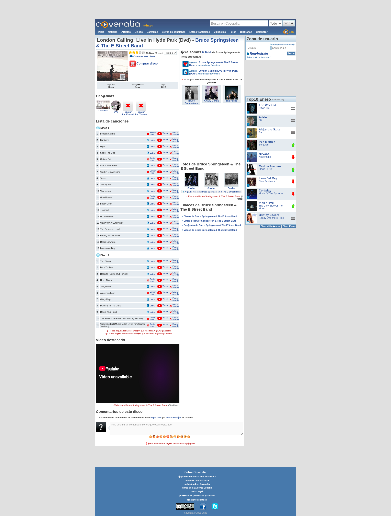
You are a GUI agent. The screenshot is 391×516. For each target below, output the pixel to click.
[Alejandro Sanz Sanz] (252, 129)
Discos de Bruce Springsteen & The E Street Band (210, 216)
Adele (263, 117)
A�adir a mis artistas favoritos (213, 64)
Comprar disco (147, 63)
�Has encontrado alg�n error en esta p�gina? (171, 443)
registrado (155, 417)
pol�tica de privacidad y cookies (197, 495)
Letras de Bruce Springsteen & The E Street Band (210, 221)
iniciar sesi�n (173, 417)
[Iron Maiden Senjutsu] (252, 141)
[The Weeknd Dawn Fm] (252, 104)
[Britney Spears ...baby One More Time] (252, 214)
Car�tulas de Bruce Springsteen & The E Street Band (212, 225)
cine (291, 31)
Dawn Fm (264, 108)
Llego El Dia (265, 169)
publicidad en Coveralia (197, 484)
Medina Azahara (270, 166)
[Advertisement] (195, 9)
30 (260, 120)
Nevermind (265, 156)
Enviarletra (153, 134)
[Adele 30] (252, 117)
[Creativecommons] (185, 506)
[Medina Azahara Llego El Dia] (252, 165)
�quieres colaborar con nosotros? (197, 476)
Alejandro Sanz (269, 129)
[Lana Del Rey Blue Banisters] (252, 178)
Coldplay (265, 190)
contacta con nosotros (197, 480)
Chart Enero (289, 226)
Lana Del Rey (268, 178)
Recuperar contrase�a (283, 44)
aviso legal (197, 491)
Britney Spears (269, 214)
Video (163, 133)
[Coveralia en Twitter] (215, 506)
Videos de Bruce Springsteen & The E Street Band (141, 405)
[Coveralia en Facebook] (203, 506)
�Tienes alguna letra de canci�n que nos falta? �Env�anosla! (139, 331)
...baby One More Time (271, 217)
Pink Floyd (266, 202)
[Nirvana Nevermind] (252, 153)
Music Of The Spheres (271, 193)
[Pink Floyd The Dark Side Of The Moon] (252, 202)
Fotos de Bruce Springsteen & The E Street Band (214, 196)
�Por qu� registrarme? (259, 57)
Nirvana (264, 153)
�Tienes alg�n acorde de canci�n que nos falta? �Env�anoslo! (138, 333)
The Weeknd (267, 105)
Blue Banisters (267, 181)
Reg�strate (259, 53)
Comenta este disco (144, 56)
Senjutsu (264, 144)
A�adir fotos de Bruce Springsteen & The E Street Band (213, 192)
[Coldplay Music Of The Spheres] (252, 190)
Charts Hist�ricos (270, 226)
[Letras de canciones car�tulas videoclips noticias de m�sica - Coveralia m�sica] (118, 21)
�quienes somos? (197, 500)
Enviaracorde (175, 134)
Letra (152, 140)
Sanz (262, 132)
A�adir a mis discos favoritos (213, 72)
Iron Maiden (267, 141)
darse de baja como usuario (197, 487)
